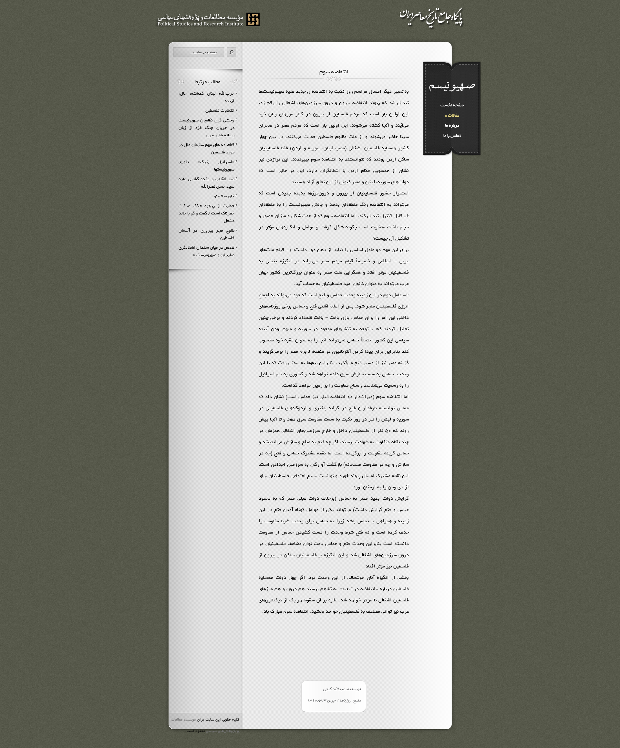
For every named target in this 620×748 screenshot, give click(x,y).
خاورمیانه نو (224, 196)
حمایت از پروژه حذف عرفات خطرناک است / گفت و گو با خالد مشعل (206, 213)
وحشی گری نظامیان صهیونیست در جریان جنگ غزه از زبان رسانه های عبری (206, 128)
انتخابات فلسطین (219, 110)
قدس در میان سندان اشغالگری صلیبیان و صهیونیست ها (206, 251)
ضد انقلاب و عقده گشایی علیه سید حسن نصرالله (206, 182)
